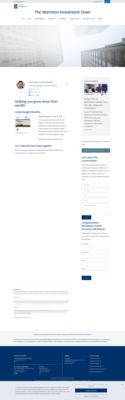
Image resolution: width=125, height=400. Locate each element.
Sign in (107, 1)
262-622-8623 (35, 92)
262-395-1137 (47, 370)
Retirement (51, 19)
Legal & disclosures (94, 361)
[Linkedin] (38, 95)
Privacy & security (94, 358)
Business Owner (75, 19)
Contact (100, 19)
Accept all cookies (91, 390)
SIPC (88, 380)
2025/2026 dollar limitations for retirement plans (94, 151)
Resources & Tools (88, 19)
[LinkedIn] (16, 373)
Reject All (91, 386)
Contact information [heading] (20, 356)
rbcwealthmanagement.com (19, 1)
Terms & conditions (95, 363)
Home (23, 19)
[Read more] (16, 297)
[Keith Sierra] (66, 83)
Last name (85, 252)
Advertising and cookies (96, 372)
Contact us (24, 153)
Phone (84, 269)
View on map (68, 363)
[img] (62, 45)
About (30, 19)
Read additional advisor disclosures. (21, 317)
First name (85, 244)
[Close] (122, 384)
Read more (87, 130)
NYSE (77, 380)
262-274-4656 (45, 372)
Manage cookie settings (91, 396)
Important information (97, 1)
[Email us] (15, 362)
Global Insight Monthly (55, 139)
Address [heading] (67, 356)
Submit (86, 217)
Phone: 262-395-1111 (20, 360)
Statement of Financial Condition (98, 369)
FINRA (83, 380)
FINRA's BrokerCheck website (80, 334)
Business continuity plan (96, 366)
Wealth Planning (40, 19)
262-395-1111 (35, 89)
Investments (62, 19)
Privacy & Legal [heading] (94, 356)
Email (32, 95)
